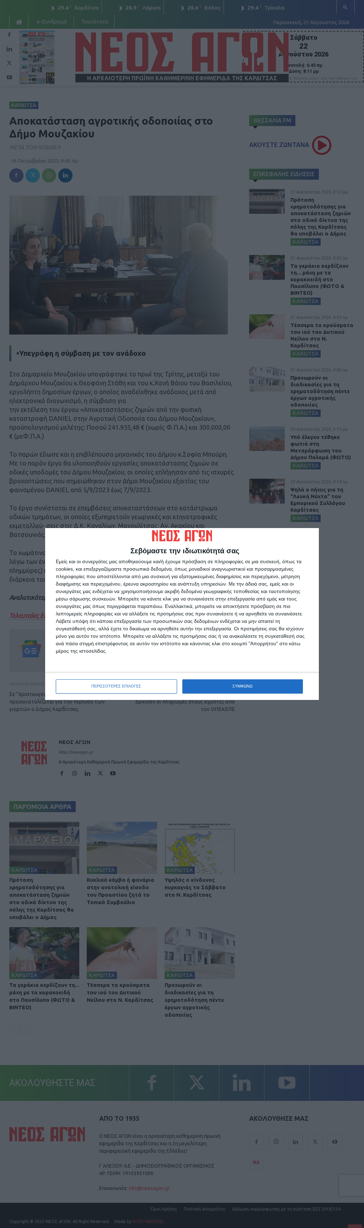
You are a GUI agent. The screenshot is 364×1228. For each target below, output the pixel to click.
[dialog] (182, 614)
